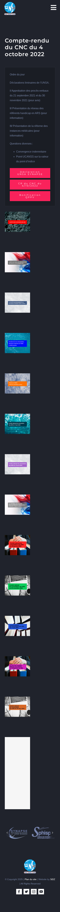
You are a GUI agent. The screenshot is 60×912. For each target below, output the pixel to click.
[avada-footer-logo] (30, 860)
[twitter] (26, 891)
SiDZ (52, 879)
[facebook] (19, 891)
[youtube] (41, 891)
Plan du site (30, 879)
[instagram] (34, 891)
